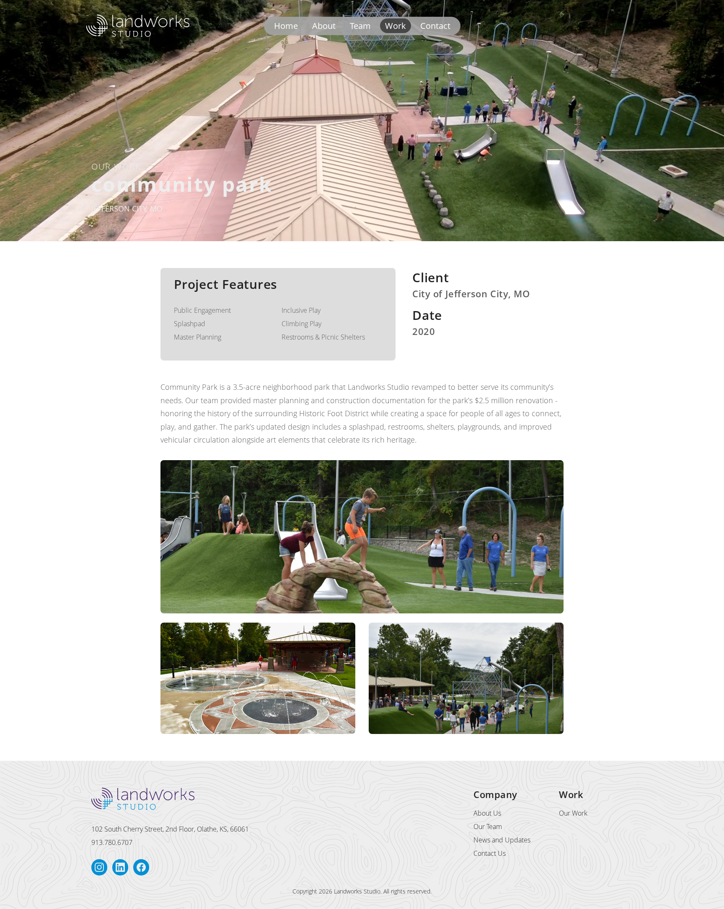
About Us (487, 813)
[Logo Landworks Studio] (137, 25)
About (324, 25)
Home (286, 25)
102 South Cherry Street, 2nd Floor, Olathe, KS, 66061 (170, 829)
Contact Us (489, 853)
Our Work (573, 813)
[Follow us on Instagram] (99, 867)
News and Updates (501, 840)
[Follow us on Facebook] (141, 867)
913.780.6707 (111, 842)
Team (360, 25)
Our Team (487, 826)
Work (395, 25)
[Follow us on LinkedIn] (120, 867)
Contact (435, 25)
